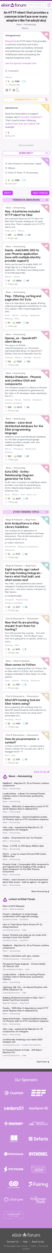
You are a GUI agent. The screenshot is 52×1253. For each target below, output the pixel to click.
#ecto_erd (31, 495)
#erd (23, 495)
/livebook (9, 357)
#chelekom (37, 400)
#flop (17, 319)
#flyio (17, 645)
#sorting (24, 315)
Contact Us (12, 1241)
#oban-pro (35, 681)
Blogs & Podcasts (14, 519)
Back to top (40, 772)
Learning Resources (11, 930)
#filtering (9, 319)
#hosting (9, 645)
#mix (13, 755)
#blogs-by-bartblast (13, 603)
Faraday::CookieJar (31, 117)
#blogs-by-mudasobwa (28, 547)
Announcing (30, 24)
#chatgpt (27, 357)
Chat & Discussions (15, 618)
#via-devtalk (10, 547)
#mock (18, 719)
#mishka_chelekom (13, 403)
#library (25, 28)
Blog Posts (31, 519)
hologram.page (14, 596)
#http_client (10, 231)
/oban (7, 681)
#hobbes (9, 452)
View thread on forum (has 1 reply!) (24, 163)
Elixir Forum (28, 899)
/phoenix (9, 400)
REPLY (7, 193)
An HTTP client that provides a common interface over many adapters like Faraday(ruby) (26, 16)
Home (11, 172)
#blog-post (10, 550)
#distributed (30, 449)
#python (15, 681)
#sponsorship (22, 600)
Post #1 (11, 136)
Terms (33, 1246)
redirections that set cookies (20, 123)
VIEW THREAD (40, 193)
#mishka (27, 400)
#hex (7, 755)
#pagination (35, 315)
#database (18, 449)
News (19, 24)
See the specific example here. (21, 63)
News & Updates (22, 661)
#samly (16, 277)
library (12, 168)
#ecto (7, 315)
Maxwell (9, 41)
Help (25, 1241)
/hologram (9, 600)
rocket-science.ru (15, 542)
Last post (12, 184)
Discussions (33, 618)
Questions (24, 920)
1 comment (13, 71)
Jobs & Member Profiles (13, 969)
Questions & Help (10, 920)
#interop (25, 681)
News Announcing (39, 891)
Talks (24, 930)
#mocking (9, 719)
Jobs (27, 969)
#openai (37, 357)
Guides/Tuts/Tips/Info (31, 1045)
